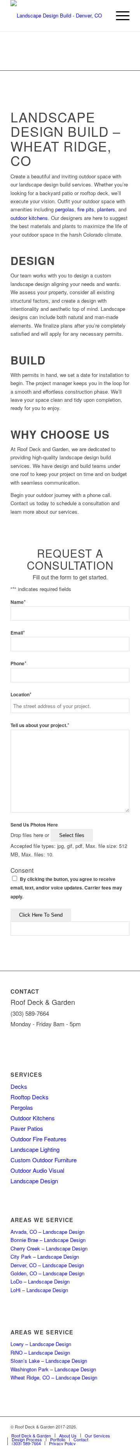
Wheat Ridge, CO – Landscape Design (53, 1377)
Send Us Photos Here (34, 824)
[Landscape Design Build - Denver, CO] (58, 15)
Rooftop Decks (29, 1097)
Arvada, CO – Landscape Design (47, 1231)
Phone (18, 663)
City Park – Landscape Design (44, 1256)
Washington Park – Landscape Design (53, 1369)
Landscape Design (34, 1181)
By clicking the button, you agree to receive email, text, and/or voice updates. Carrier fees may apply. (66, 888)
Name (18, 602)
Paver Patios (26, 1128)
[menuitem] (119, 15)
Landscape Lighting (35, 1149)
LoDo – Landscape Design (40, 1281)
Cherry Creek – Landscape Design (49, 1248)
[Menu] (119, 15)
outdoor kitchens (29, 217)
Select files (71, 835)
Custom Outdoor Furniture (43, 1160)
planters (106, 209)
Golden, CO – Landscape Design (47, 1273)
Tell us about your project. (39, 725)
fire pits (85, 209)
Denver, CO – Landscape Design (47, 1265)
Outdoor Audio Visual (37, 1170)
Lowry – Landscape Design (40, 1344)
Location (21, 694)
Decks (18, 1086)
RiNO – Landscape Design (40, 1352)
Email (17, 633)
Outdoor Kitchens (32, 1118)
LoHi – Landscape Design (39, 1290)
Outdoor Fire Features (38, 1139)
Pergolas (21, 1107)
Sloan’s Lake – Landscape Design (48, 1360)
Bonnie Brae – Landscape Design (48, 1239)
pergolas (64, 209)
